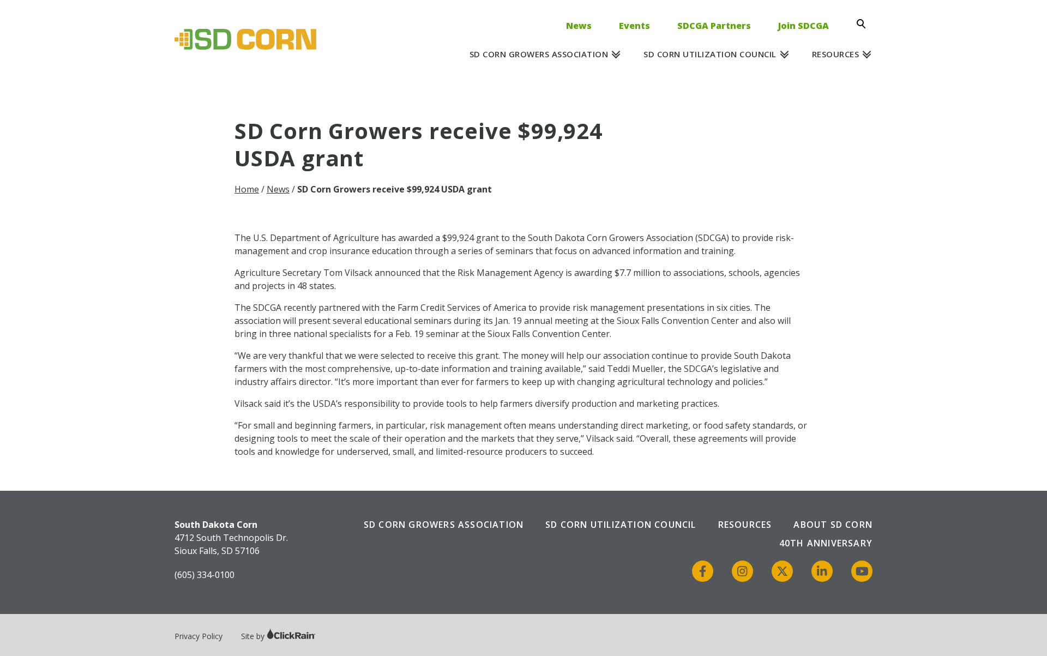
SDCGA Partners (714, 26)
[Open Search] (864, 24)
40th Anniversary (825, 543)
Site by (254, 636)
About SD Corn (832, 525)
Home (246, 189)
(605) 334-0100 (204, 575)
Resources (835, 54)
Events (634, 26)
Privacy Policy (198, 636)
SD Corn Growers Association (539, 54)
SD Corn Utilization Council (710, 54)
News (579, 26)
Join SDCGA (803, 26)
